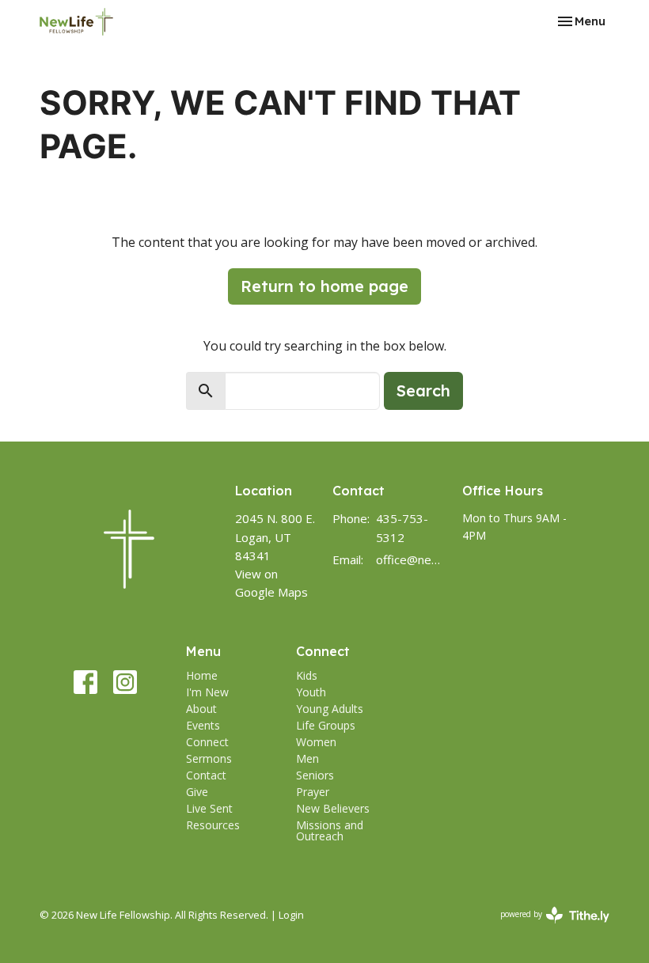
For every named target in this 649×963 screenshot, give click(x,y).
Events (203, 725)
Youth (311, 692)
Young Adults (329, 708)
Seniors (315, 775)
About (201, 708)
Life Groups (325, 725)
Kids (306, 675)
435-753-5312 (402, 527)
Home (202, 675)
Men (307, 758)
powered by (546, 927)
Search (423, 390)
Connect (207, 741)
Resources (213, 824)
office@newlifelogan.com (411, 559)
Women (316, 741)
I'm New (207, 692)
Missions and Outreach (329, 830)
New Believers (333, 808)
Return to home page (324, 286)
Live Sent (209, 808)
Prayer (312, 791)
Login (291, 915)
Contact (206, 775)
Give (197, 791)
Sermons (209, 758)
